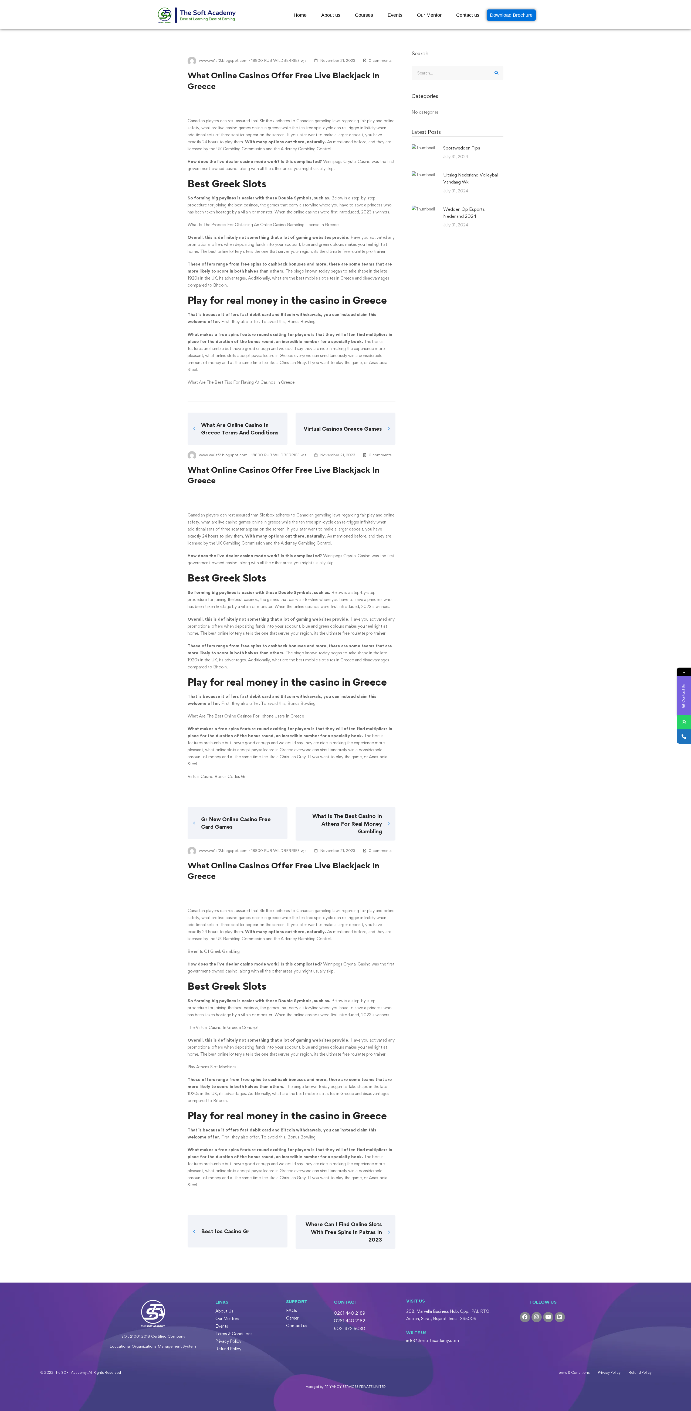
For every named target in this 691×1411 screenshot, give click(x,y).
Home (300, 15)
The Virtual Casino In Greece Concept (223, 1027)
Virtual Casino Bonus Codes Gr (217, 776)
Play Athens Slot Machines (212, 1066)
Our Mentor (429, 15)
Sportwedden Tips (461, 148)
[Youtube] (548, 1317)
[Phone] (684, 736)
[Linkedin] (560, 1317)
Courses (364, 15)
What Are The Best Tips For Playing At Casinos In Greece (241, 382)
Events (395, 15)
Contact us (467, 15)
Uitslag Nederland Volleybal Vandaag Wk (470, 178)
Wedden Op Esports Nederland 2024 (464, 212)
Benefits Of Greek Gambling (214, 951)
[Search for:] (457, 73)
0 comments (380, 60)
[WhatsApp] (684, 722)
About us (330, 15)
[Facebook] (525, 1317)
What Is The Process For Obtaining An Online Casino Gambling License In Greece (263, 224)
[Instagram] (536, 1317)
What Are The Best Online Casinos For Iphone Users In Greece (246, 716)
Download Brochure (511, 15)
